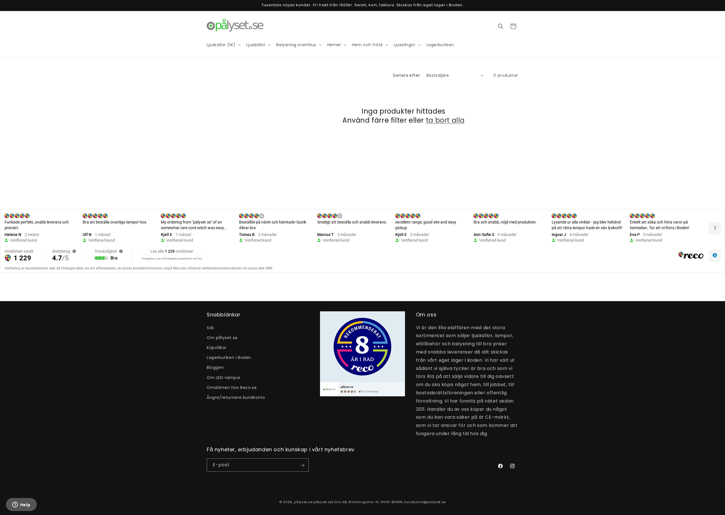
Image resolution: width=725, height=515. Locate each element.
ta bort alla (445, 120)
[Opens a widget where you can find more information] (21, 505)
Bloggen (215, 367)
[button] (500, 26)
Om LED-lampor (224, 377)
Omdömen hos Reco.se (232, 387)
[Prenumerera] (302, 465)
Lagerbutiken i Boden (229, 357)
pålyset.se (303, 502)
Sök (210, 327)
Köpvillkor (217, 347)
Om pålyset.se (222, 337)
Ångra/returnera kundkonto (236, 397)
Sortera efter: (407, 75)
